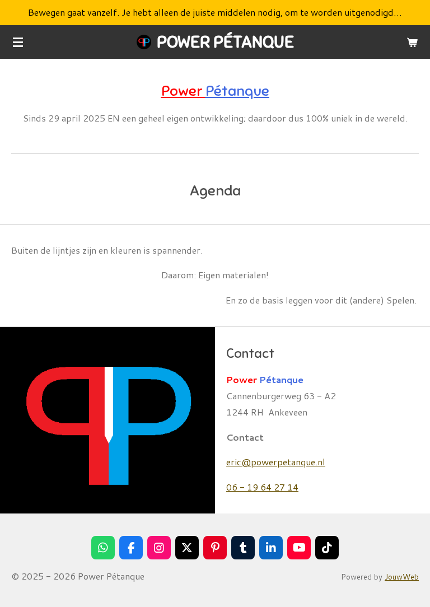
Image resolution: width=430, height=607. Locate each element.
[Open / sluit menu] (18, 42)
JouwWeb (402, 576)
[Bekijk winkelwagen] (412, 42)
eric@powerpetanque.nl (275, 461)
